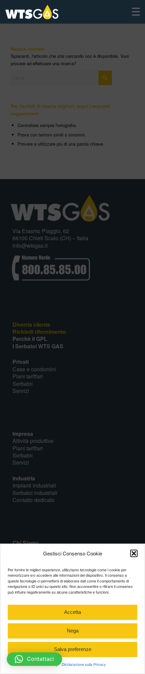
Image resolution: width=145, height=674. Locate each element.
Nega (73, 630)
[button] (133, 553)
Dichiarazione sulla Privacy (84, 664)
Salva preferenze (72, 649)
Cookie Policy (47, 664)
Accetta (72, 612)
